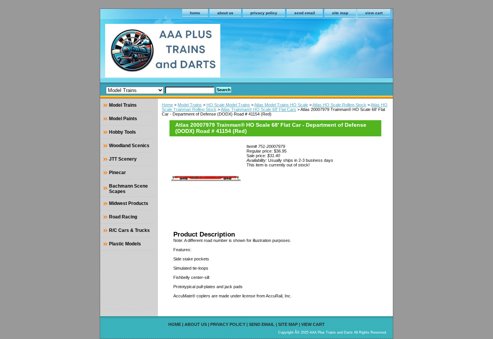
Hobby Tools (122, 132)
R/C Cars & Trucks (129, 230)
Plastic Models (125, 244)
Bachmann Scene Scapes (128, 188)
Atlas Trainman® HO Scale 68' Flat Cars (258, 109)
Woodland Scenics (129, 145)
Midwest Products (128, 203)
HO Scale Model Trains (228, 104)
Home (167, 104)
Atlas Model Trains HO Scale (281, 104)
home (195, 13)
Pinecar (117, 172)
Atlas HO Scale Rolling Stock (339, 104)
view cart (373, 13)
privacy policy (263, 13)
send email (304, 13)
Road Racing (123, 217)
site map (340, 13)
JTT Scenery (123, 159)
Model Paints (123, 118)
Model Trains (190, 104)
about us (225, 13)
